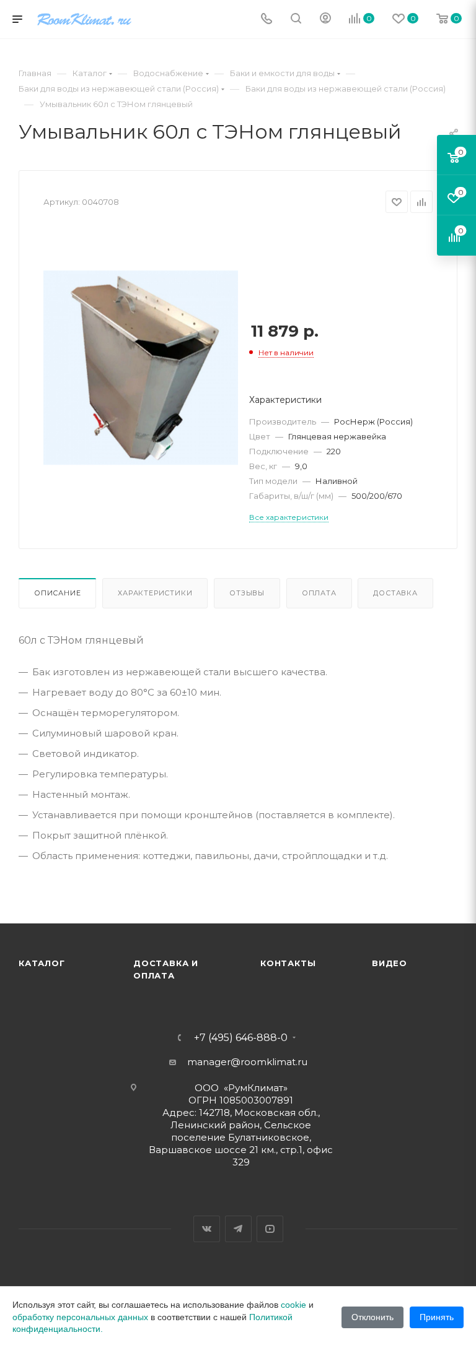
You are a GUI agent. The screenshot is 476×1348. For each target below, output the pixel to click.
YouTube (270, 1229)
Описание (57, 593)
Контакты (287, 963)
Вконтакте (206, 1229)
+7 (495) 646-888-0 (241, 1038)
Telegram (238, 1229)
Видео (389, 963)
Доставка (395, 593)
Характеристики (155, 593)
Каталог (42, 963)
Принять (437, 1317)
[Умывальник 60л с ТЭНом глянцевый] (140, 367)
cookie (293, 1305)
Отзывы (247, 593)
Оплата (319, 593)
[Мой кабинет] (325, 19)
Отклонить (372, 1317)
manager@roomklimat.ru (247, 1062)
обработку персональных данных (80, 1317)
